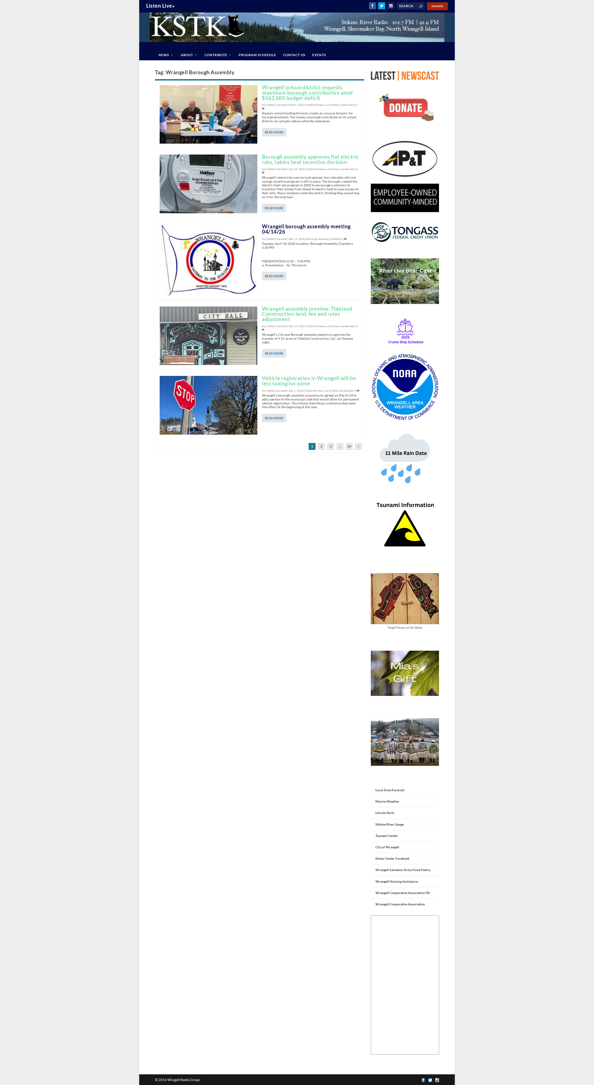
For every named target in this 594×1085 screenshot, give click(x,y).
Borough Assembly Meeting (323, 239)
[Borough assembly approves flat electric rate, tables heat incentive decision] (208, 184)
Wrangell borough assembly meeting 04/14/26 (306, 229)
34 (349, 446)
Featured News (315, 105)
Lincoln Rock (384, 813)
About (187, 55)
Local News (332, 105)
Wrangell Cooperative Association (400, 904)
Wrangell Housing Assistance (396, 881)
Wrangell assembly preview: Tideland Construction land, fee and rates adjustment (307, 314)
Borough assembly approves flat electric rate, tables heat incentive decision (310, 159)
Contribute (216, 55)
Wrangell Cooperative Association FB (402, 893)
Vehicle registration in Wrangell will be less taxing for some (309, 381)
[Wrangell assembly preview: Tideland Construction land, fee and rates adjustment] (208, 336)
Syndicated (347, 105)
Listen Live (159, 6)
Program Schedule (257, 55)
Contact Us (294, 55)
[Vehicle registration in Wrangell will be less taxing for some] (208, 405)
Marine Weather (387, 801)
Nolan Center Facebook (392, 858)
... (340, 446)
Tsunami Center (386, 836)
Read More (274, 132)
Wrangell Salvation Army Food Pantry (402, 870)
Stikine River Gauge (389, 824)
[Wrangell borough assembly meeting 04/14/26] (208, 260)
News (163, 55)
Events (319, 55)
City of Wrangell (387, 847)
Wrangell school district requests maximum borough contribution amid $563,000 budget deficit (307, 92)
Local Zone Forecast (389, 790)
